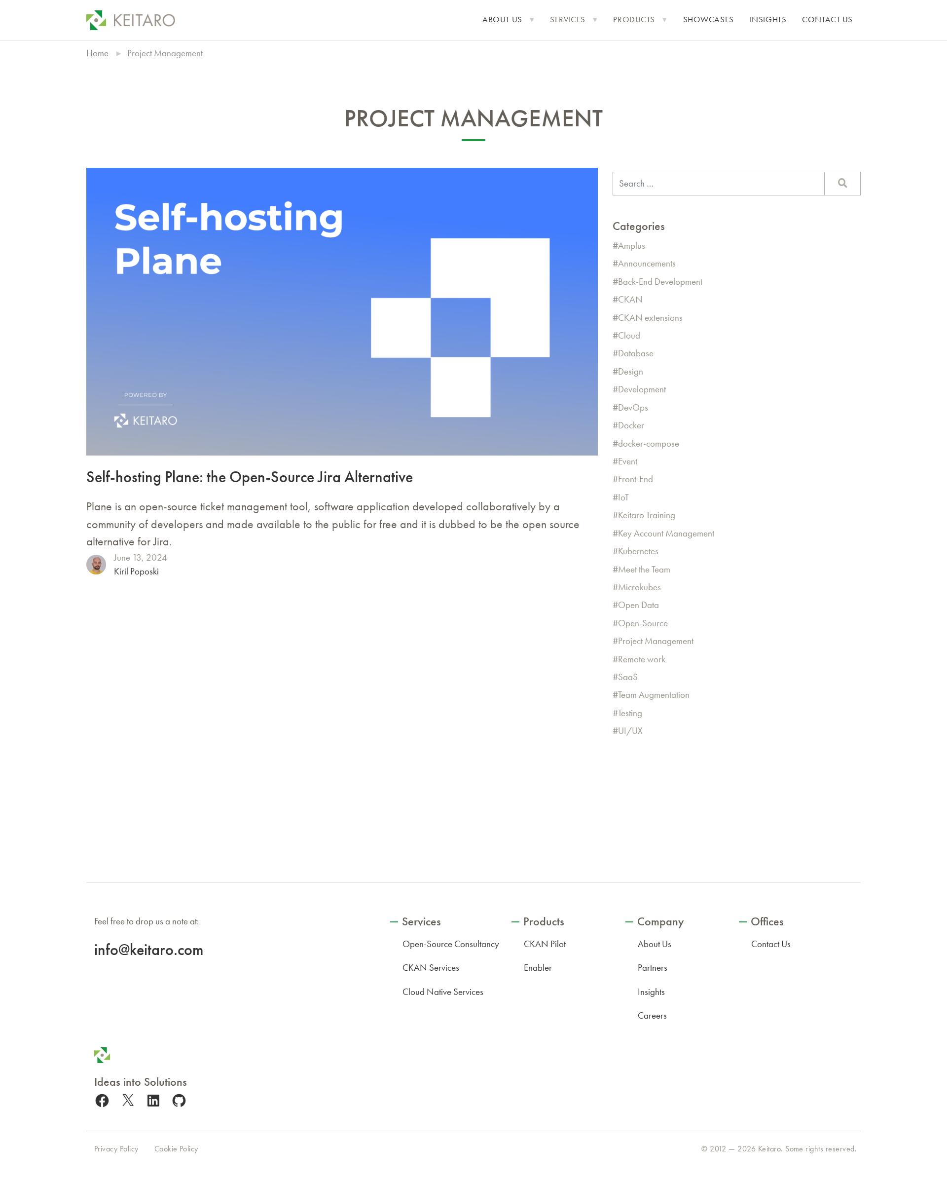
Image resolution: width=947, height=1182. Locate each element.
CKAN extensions (650, 317)
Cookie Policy (176, 1149)
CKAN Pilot (545, 944)
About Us (502, 19)
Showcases (708, 19)
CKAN (630, 299)
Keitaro (769, 1149)
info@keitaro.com (148, 949)
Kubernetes (638, 551)
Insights (768, 19)
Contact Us (827, 19)
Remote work (641, 659)
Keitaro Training (646, 515)
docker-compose (648, 443)
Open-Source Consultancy (450, 944)
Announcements (647, 263)
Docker (631, 425)
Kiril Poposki (136, 571)
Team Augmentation (654, 694)
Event (627, 461)
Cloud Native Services (442, 992)
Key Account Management (666, 533)
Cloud (629, 335)
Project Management (655, 641)
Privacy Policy (116, 1149)
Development (642, 389)
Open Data (638, 605)
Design (630, 371)
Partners (652, 967)
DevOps (633, 407)
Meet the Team (644, 569)
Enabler (538, 967)
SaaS (628, 677)
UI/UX (630, 730)
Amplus (631, 245)
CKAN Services (430, 967)
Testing (630, 713)
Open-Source (643, 623)
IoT (623, 497)
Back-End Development (660, 281)
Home (97, 53)
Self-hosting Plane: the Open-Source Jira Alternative (249, 476)
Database (636, 353)
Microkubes (639, 587)
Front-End (635, 479)
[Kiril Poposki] (96, 564)
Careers (652, 1015)
